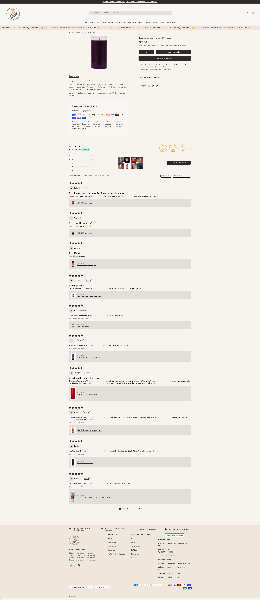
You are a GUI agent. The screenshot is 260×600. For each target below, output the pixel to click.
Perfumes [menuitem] (162, 22)
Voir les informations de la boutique (156, 69)
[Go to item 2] (127, 160)
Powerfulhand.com (79, 596)
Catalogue (112, 542)
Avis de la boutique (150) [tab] (99, 176)
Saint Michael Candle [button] (85, 203)
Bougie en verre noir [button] (85, 463)
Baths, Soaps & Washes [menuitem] (105, 22)
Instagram (135, 546)
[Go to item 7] (134, 166)
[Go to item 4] (140, 160)
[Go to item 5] (121, 166)
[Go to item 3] (134, 160)
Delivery (135, 550)
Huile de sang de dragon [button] (86, 265)
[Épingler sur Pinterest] (157, 86)
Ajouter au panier (173, 52)
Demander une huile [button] (84, 233)
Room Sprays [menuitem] (171, 22)
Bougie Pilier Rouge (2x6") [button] (87, 394)
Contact (134, 542)
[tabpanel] (99, 88)
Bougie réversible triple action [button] (89, 431)
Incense (111, 550)
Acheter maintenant (164, 58)
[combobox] (130, 13)
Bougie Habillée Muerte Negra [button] (88, 357)
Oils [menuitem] (155, 22)
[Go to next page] (143, 509)
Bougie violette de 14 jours (85, 32)
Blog (133, 538)
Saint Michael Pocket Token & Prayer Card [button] (93, 497)
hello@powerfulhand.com (171, 556)
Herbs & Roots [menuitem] (138, 22)
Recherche (135, 554)
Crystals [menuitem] (127, 22)
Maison (111, 538)
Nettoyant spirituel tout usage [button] (89, 296)
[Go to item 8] (140, 166)
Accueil (71, 32)
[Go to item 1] (121, 160)
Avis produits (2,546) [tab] (78, 176)
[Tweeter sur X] (149, 86)
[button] (253, 13)
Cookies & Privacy (139, 558)
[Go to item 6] (127, 166)
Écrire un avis (179, 163)
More (189, 148)
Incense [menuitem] (148, 22)
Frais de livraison (158, 45)
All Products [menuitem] (90, 22)
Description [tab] (74, 76)
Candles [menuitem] (119, 22)
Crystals (112, 546)
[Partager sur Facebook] (153, 86)
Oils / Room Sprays (116, 554)
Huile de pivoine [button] (83, 326)
